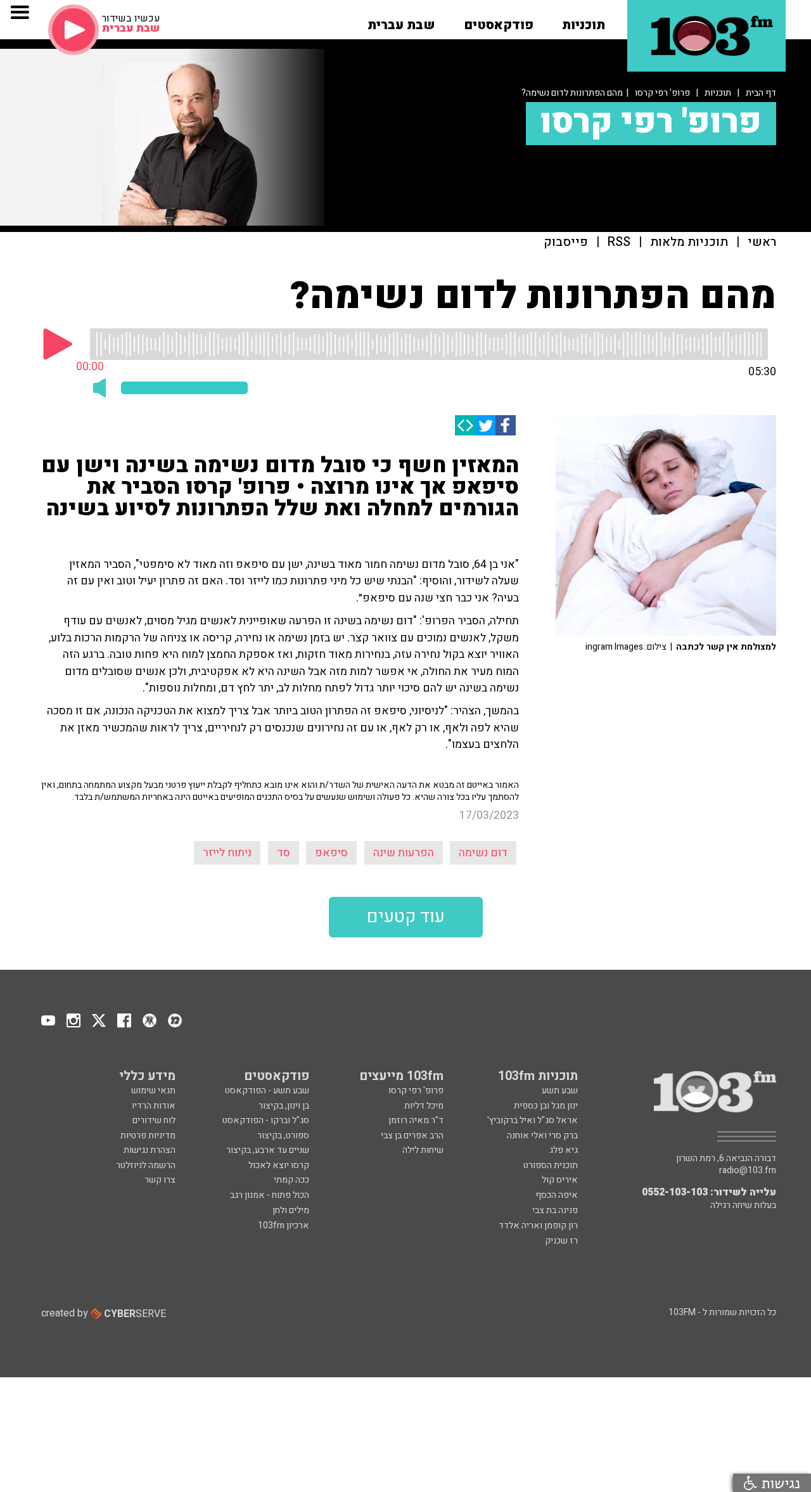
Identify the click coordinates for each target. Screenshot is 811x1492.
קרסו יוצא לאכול (278, 1165)
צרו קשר (160, 1180)
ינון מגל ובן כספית (546, 1105)
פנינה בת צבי (555, 1210)
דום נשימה (483, 853)
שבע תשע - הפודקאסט (267, 1090)
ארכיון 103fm (283, 1225)
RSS (619, 242)
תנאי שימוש (153, 1090)
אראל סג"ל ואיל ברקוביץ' (532, 1120)
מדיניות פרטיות (148, 1135)
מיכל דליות (424, 1105)
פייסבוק (566, 242)
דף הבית (761, 93)
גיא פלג (563, 1150)
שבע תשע (560, 1090)
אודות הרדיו (154, 1105)
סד (283, 853)
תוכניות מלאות (689, 242)
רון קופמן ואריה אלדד (538, 1225)
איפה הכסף (556, 1195)
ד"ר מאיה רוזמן (416, 1120)
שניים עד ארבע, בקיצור (267, 1150)
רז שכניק (561, 1240)
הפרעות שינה (403, 853)
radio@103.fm (747, 1170)
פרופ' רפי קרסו (662, 93)
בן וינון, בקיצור (284, 1105)
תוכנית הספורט (550, 1165)
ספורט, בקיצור (283, 1135)
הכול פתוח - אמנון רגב (269, 1195)
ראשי (762, 242)
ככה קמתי (291, 1180)
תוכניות (718, 93)
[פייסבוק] (505, 425)
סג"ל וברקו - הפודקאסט (265, 1120)
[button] (583, 21)
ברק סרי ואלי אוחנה (542, 1135)
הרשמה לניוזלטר (146, 1165)
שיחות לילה (423, 1150)
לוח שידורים (154, 1120)
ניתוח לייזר (227, 853)
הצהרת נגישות (150, 1150)
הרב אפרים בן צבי (412, 1135)
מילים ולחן (290, 1210)
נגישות (778, 1483)
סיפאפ (331, 853)
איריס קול (560, 1180)
